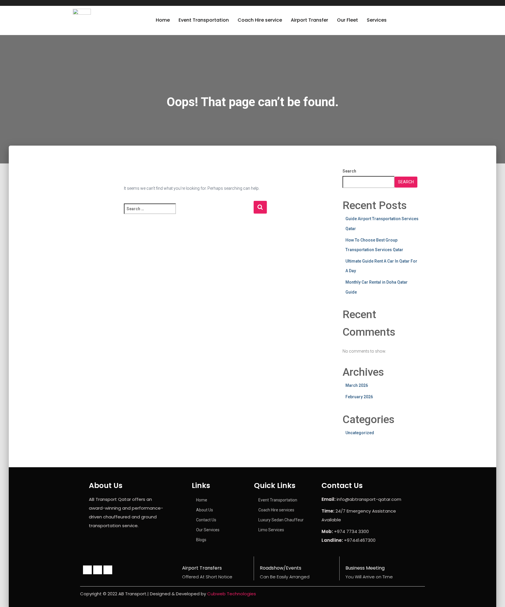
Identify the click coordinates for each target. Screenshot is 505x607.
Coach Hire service (260, 20)
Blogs (201, 539)
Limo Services (271, 529)
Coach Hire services (276, 510)
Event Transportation (204, 20)
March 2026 (356, 385)
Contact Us (206, 520)
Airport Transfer (309, 20)
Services (377, 20)
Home (163, 20)
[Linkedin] (107, 569)
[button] (378, 20)
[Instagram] (97, 569)
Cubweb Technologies (231, 594)
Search (349, 171)
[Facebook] (87, 569)
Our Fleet (347, 20)
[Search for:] (188, 213)
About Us (204, 510)
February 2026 (359, 396)
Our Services (207, 529)
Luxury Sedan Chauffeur (281, 520)
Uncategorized (359, 432)
